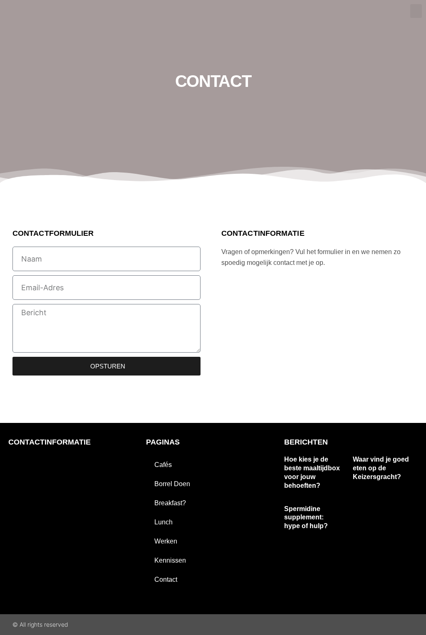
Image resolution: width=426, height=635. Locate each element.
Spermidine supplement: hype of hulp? (306, 517)
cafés (163, 464)
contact (165, 579)
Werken (165, 541)
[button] (416, 11)
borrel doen (172, 483)
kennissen (170, 560)
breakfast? (170, 503)
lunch (163, 522)
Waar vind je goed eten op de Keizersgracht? (381, 468)
